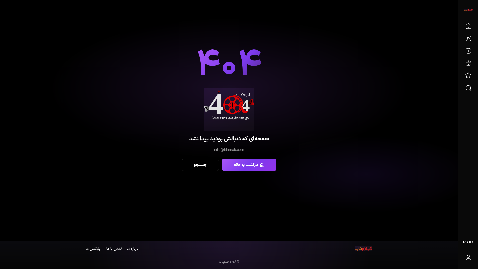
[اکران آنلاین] (468, 63)
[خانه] (468, 26)
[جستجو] (468, 87)
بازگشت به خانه (246, 165)
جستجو (200, 165)
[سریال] (468, 50)
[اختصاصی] (468, 75)
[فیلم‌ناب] (468, 10)
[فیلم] (468, 38)
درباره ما (133, 248)
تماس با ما (114, 248)
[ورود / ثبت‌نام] (468, 257)
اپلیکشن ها (93, 248)
